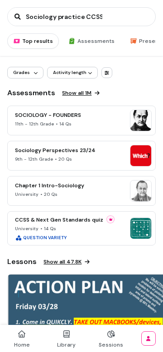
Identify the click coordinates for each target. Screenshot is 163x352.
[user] (148, 338)
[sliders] (106, 72)
